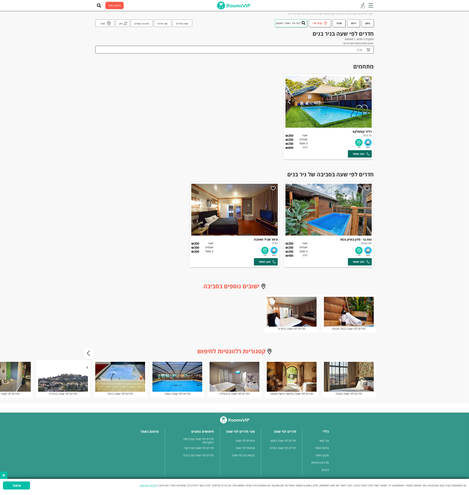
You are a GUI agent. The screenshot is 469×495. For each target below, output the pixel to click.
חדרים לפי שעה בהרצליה (235, 394)
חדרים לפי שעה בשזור (177, 394)
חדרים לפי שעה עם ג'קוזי (199, 448)
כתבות (325, 470)
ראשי (370, 13)
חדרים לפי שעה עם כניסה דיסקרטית (198, 440)
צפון (367, 23)
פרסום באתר (114, 5)
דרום (353, 23)
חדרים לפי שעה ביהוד (120, 394)
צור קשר (324, 441)
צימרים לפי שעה (245, 441)
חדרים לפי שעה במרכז (349, 394)
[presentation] (88, 353)
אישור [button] (16, 485)
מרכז (339, 23)
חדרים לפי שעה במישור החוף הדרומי (328, 13)
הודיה (360, 49)
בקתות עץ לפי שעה (243, 455)
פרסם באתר (322, 448)
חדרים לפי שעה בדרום (356, 13)
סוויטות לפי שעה (245, 448)
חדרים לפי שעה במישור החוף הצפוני (291, 394)
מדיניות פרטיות (320, 463)
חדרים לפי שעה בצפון (283, 441)
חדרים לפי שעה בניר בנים (299, 13)
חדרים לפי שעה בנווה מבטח (348, 329)
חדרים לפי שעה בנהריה (63, 394)
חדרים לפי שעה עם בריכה (198, 455)
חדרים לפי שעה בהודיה (291, 329)
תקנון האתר (322, 455)
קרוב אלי (317, 23)
